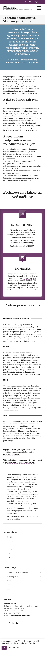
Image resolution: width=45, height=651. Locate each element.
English (37, 2)
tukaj (31, 243)
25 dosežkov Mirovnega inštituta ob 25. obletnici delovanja (19, 452)
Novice (9, 553)
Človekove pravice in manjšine (17, 573)
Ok (4, 647)
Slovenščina (29, 2)
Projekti (9, 545)
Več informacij (13, 647)
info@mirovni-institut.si (20, 616)
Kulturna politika (12, 577)
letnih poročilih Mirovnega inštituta (20, 462)
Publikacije (10, 549)
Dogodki (10, 557)
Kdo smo (10, 541)
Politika (9, 585)
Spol (8, 589)
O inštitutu (10, 537)
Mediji (9, 581)
